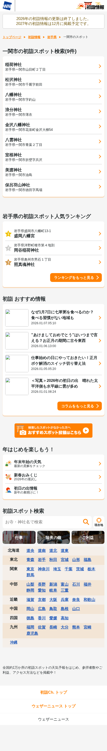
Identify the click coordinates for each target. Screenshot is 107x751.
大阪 (53, 599)
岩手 (42, 559)
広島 (42, 608)
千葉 (68, 569)
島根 (65, 608)
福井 (87, 584)
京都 (42, 599)
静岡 (30, 590)
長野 (42, 584)
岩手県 (52, 37)
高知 (65, 618)
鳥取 (53, 608)
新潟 (53, 584)
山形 (76, 559)
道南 (42, 550)
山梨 (30, 584)
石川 (76, 584)
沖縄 (13, 642)
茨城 (80, 569)
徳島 (30, 618)
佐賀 (42, 627)
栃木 (91, 569)
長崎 (53, 627)
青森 (30, 559)
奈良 (76, 599)
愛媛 (53, 618)
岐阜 (53, 590)
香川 (42, 618)
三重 (65, 590)
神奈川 (44, 569)
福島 (87, 559)
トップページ (12, 37)
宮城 (65, 559)
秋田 (53, 559)
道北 (53, 550)
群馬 (30, 575)
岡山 (30, 608)
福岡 (30, 627)
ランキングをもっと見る (74, 277)
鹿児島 (32, 633)
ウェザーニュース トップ (54, 706)
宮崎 (87, 627)
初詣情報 (34, 37)
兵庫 (65, 599)
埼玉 (57, 569)
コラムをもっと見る (77, 406)
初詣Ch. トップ (53, 692)
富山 (65, 584)
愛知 (42, 590)
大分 (65, 627)
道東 (65, 550)
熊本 (76, 627)
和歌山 (89, 599)
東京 (30, 569)
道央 (30, 550)
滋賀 (30, 599)
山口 (76, 608)
